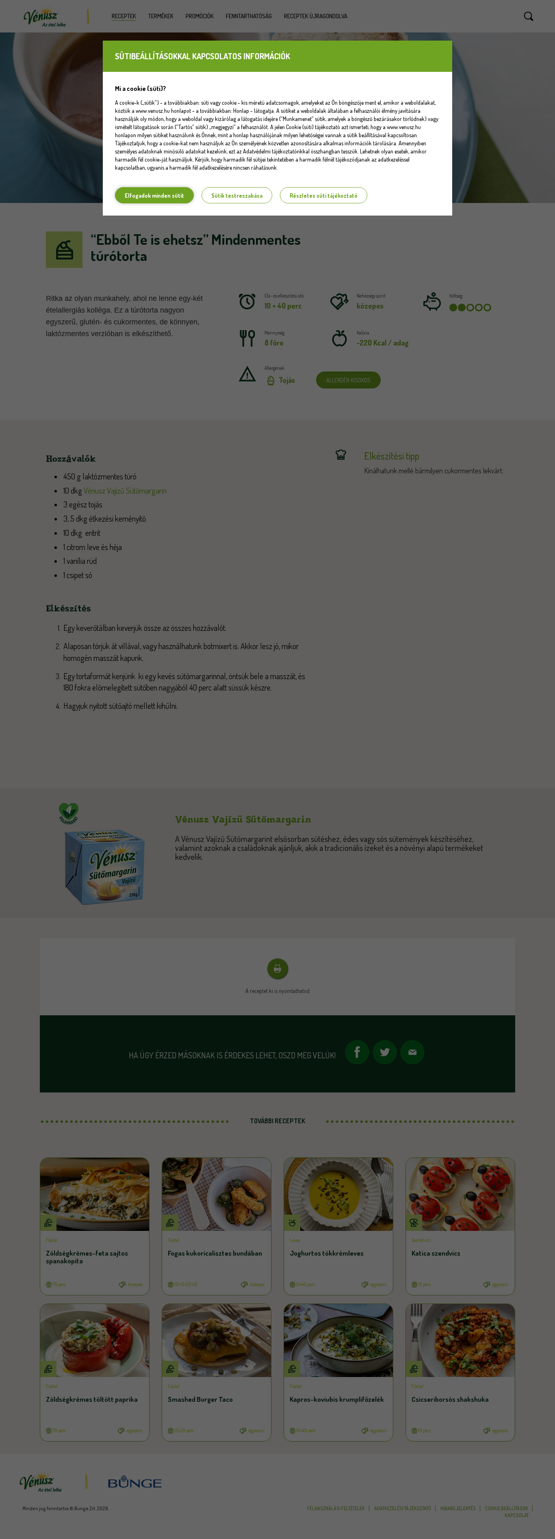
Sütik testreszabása (236, 195)
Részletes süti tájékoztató (324, 195)
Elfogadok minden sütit (154, 195)
